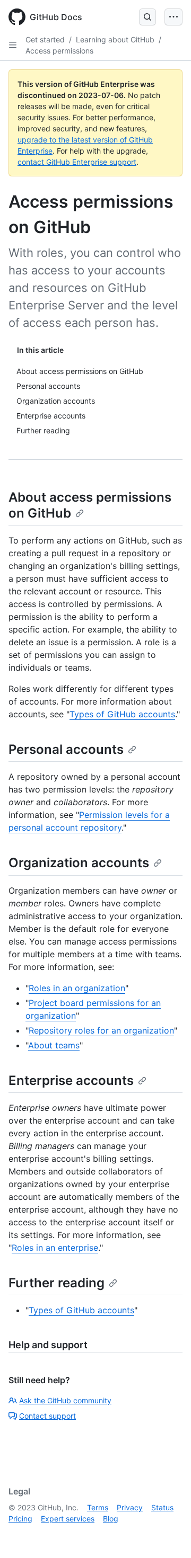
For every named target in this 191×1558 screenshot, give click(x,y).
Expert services (67, 1518)
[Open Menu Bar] (173, 16)
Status (162, 1507)
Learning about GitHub (115, 39)
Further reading (56, 1282)
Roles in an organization (77, 988)
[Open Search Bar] (147, 16)
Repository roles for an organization (101, 1030)
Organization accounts (78, 862)
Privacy (130, 1507)
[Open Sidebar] (12, 45)
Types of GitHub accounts (122, 714)
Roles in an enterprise (55, 1247)
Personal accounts (66, 749)
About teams (54, 1045)
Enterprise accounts (71, 1080)
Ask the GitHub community (65, 1400)
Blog (110, 1518)
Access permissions (59, 50)
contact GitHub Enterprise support (77, 161)
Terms (97, 1507)
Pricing (20, 1518)
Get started (45, 39)
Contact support (47, 1415)
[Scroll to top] (167, 1534)
